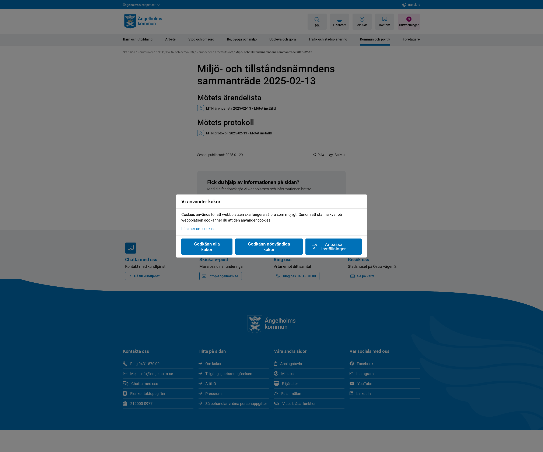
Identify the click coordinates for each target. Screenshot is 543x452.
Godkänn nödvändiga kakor (269, 246)
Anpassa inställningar (333, 246)
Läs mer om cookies (198, 228)
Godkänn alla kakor (207, 246)
